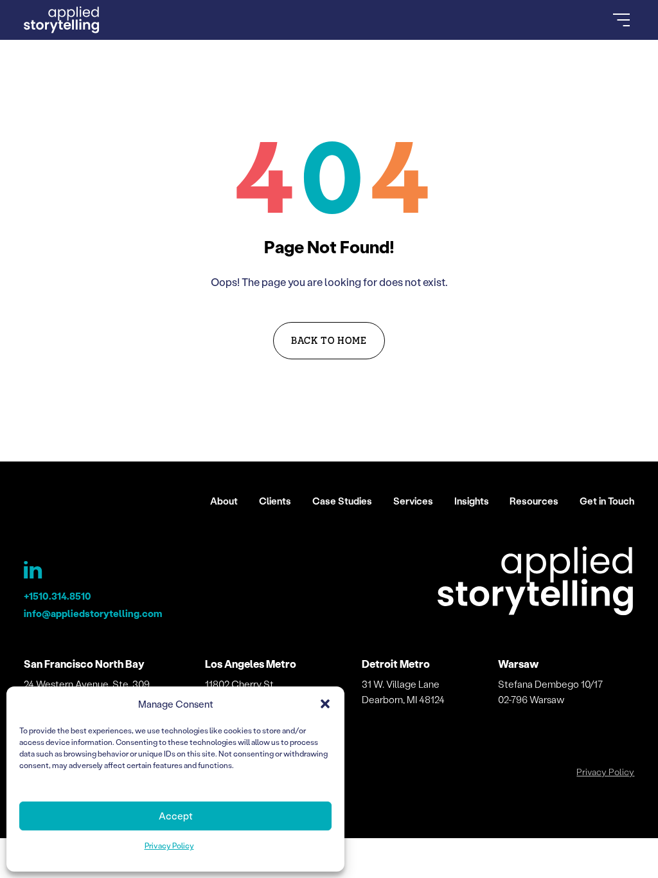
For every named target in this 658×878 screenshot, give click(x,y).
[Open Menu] (621, 20)
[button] (325, 703)
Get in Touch (607, 500)
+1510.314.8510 (57, 595)
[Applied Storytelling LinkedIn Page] (34, 573)
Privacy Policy (169, 845)
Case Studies (342, 500)
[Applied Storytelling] (536, 583)
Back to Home (329, 340)
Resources (534, 500)
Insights (471, 500)
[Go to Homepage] (62, 19)
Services (413, 500)
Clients (275, 500)
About (224, 500)
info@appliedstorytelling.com (93, 613)
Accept (176, 815)
